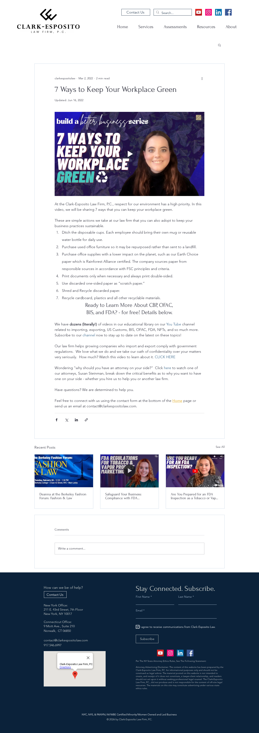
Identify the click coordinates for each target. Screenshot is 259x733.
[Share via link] (86, 420)
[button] (219, 45)
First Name (143, 596)
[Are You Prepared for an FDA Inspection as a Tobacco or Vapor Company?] (195, 470)
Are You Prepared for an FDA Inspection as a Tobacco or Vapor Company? (195, 496)
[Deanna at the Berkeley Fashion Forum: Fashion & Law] (64, 470)
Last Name (185, 596)
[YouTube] (198, 12)
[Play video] (129, 154)
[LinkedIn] (218, 12)
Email (139, 610)
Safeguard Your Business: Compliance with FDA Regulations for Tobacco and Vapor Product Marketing (125, 496)
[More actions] (202, 78)
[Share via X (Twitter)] (66, 420)
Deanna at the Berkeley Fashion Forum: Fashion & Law (62, 496)
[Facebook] (228, 12)
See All (220, 447)
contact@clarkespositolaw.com (66, 640)
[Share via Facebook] (56, 420)
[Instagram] (208, 12)
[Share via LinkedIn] (76, 420)
